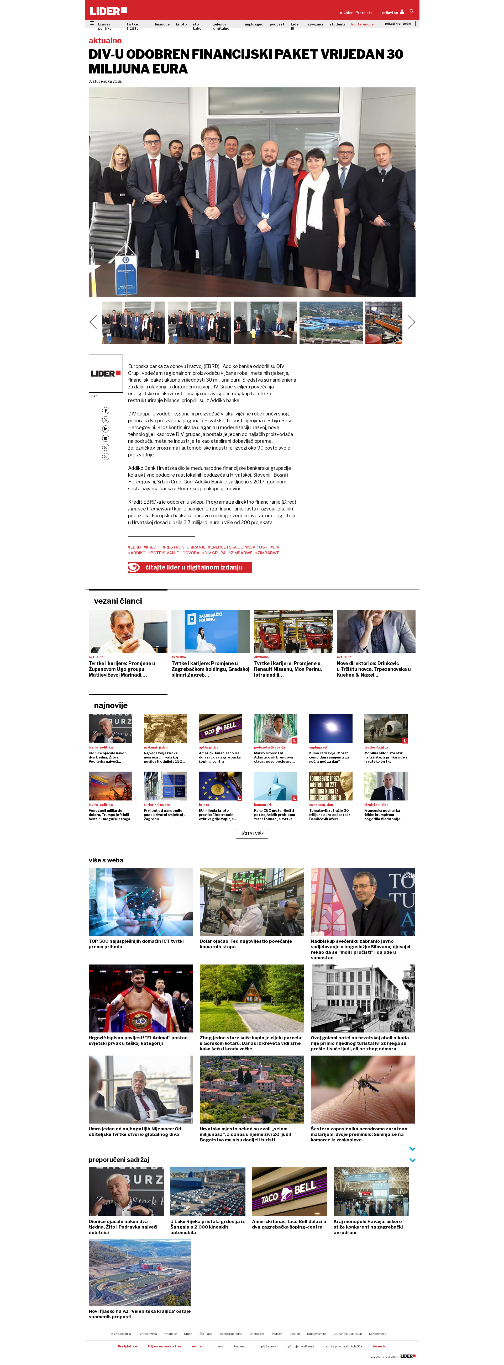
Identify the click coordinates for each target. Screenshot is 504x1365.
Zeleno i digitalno (230, 1334)
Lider (93, 396)
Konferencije (377, 1334)
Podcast (277, 1334)
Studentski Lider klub (348, 1334)
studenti (337, 24)
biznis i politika (105, 26)
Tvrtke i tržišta (147, 1334)
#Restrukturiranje (184, 547)
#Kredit (152, 547)
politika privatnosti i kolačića (343, 1346)
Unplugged (257, 1334)
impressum (241, 1346)
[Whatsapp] (105, 447)
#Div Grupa (214, 553)
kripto (181, 24)
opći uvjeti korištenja (300, 1346)
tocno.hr (379, 1346)
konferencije (362, 24)
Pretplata (363, 12)
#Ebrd (134, 547)
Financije (170, 1334)
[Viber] (105, 456)
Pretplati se (127, 1346)
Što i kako (206, 1334)
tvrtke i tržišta (133, 26)
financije (162, 24)
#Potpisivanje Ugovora (174, 553)
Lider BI (295, 26)
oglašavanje (268, 1346)
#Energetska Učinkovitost (238, 547)
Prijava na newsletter (164, 1346)
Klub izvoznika (316, 1334)
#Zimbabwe (240, 553)
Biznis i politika (121, 1334)
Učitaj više (252, 833)
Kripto (188, 1334)
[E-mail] (105, 438)
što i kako (197, 26)
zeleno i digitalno (221, 26)
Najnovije (111, 705)
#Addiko (137, 553)
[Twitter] (105, 419)
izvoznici (315, 24)
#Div (275, 547)
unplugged (254, 24)
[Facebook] (105, 410)
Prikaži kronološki (398, 23)
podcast (277, 24)
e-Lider (346, 12)
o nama (219, 1346)
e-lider (197, 1346)
